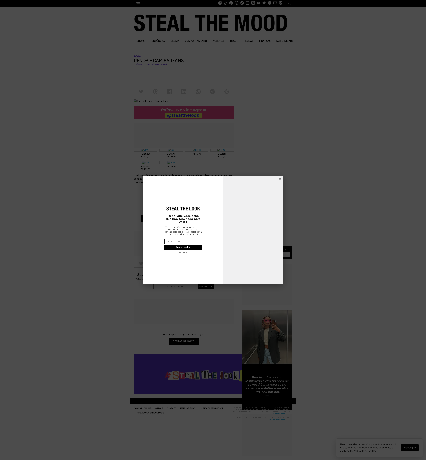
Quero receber (183, 247)
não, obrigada (183, 252)
